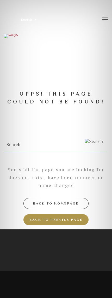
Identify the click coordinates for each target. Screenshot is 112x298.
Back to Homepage (56, 203)
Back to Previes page (56, 220)
